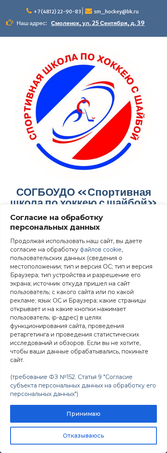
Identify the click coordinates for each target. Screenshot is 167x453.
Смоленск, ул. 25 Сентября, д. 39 (98, 23)
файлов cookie (101, 249)
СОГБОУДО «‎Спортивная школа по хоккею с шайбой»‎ (83, 197)
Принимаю (83, 413)
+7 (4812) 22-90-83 (57, 11)
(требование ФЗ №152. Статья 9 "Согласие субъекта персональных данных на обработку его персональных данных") (83, 385)
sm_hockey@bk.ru (116, 11)
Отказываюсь (83, 435)
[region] (83, 328)
